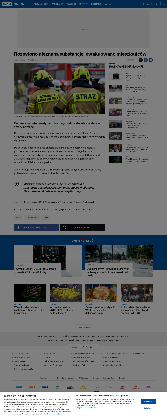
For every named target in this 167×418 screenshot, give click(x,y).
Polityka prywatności (52, 414)
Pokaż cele (148, 408)
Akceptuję (148, 401)
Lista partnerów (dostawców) (86, 408)
